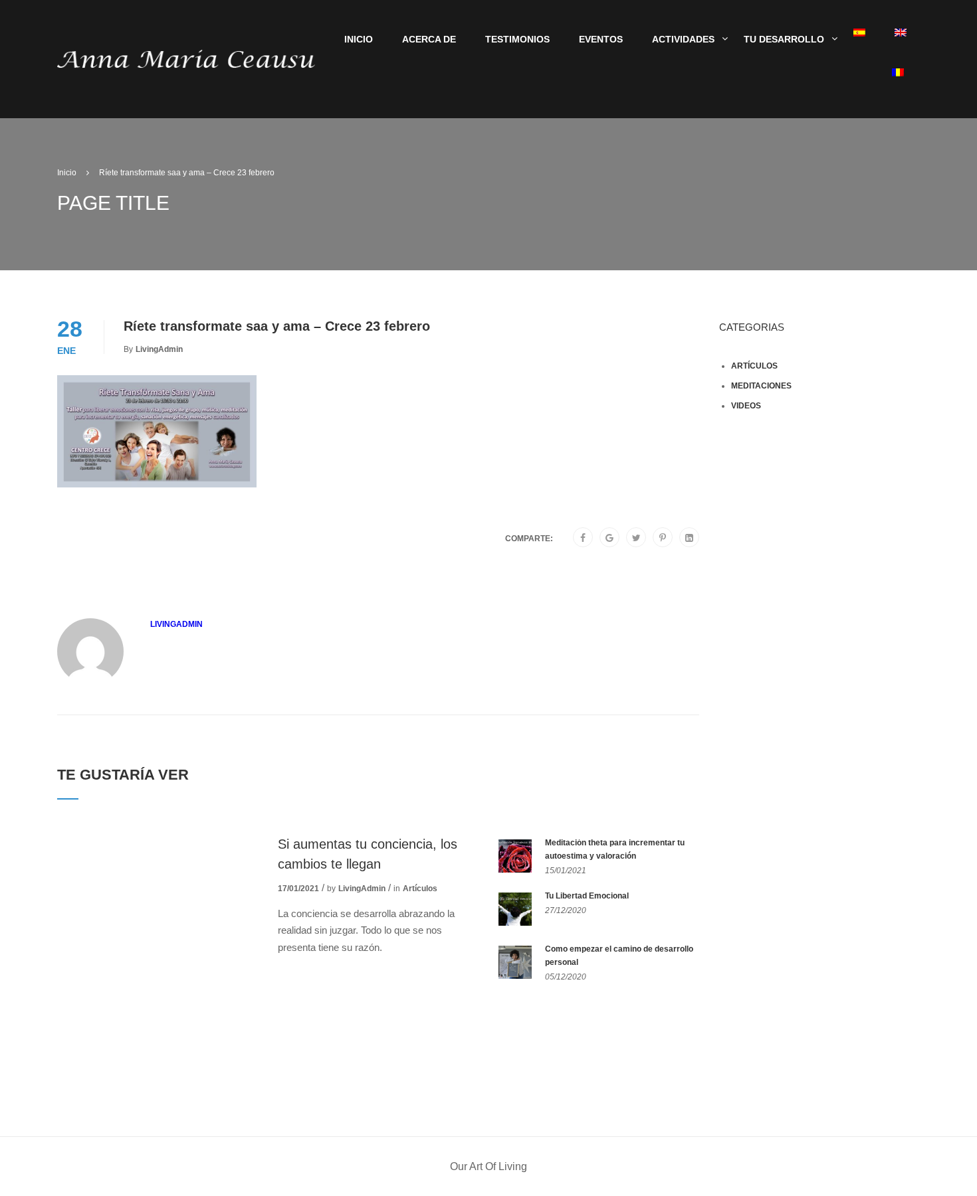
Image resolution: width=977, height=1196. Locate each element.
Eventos (601, 39)
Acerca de (429, 39)
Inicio (358, 39)
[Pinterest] (662, 538)
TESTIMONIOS (517, 39)
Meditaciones (761, 385)
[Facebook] (583, 538)
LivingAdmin (159, 349)
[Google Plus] (609, 538)
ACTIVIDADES (683, 39)
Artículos (420, 888)
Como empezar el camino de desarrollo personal (619, 955)
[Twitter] (636, 538)
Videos (746, 405)
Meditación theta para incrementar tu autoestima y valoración (615, 849)
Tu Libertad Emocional (587, 895)
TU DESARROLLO (784, 39)
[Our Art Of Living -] (186, 58)
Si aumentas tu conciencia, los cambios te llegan (367, 854)
